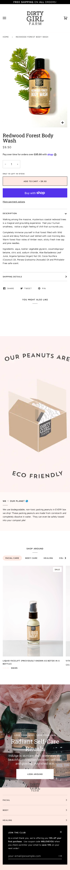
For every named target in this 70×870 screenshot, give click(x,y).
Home (6, 37)
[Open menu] (8, 18)
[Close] (62, 830)
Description (10, 213)
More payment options (14, 201)
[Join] (57, 856)
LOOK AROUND (35, 774)
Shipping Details (12, 276)
